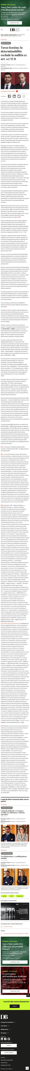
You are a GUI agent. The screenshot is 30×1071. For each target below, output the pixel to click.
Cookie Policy (4, 1062)
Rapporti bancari (13, 34)
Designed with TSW (5, 1065)
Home (2, 34)
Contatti (3, 1057)
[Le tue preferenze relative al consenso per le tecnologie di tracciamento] (27, 1068)
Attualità (6, 34)
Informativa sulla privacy (7, 1060)
